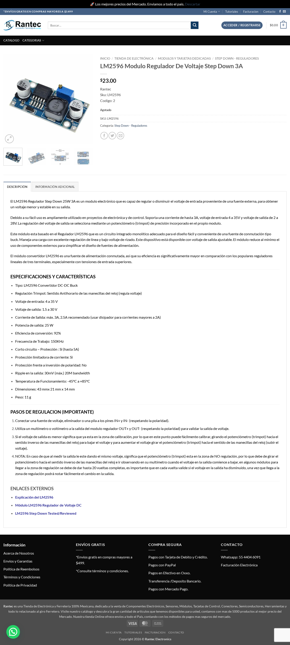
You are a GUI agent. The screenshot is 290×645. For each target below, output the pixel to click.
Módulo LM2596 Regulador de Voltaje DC (48, 505)
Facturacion (250, 11)
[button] (242, 25)
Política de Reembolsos (21, 569)
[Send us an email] (284, 11)
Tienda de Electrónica (134, 58)
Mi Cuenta (210, 11)
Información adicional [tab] (55, 187)
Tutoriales (231, 11)
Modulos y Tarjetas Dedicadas (184, 58)
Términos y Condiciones (21, 577)
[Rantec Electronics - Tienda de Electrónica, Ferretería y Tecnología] (22, 25)
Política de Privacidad (20, 585)
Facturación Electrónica (239, 565)
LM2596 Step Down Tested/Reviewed (45, 513)
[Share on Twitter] (112, 135)
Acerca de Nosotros (18, 553)
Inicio (105, 58)
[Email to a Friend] (120, 135)
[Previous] (11, 99)
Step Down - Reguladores (237, 58)
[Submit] (194, 25)
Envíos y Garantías (17, 561)
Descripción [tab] (17, 187)
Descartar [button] (192, 4)
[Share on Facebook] (104, 135)
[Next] (86, 99)
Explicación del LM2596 (34, 497)
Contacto (269, 11)
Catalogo (11, 40)
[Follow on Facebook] (280, 11)
